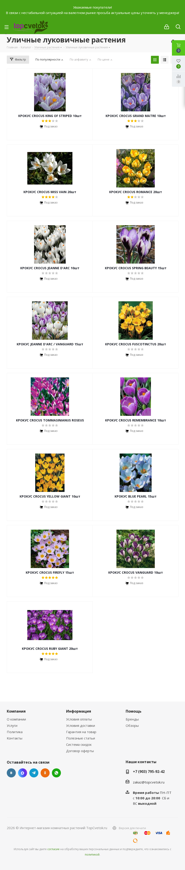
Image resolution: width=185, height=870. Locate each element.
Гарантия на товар (81, 732)
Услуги (12, 725)
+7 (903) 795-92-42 (149, 771)
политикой (92, 854)
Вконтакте (11, 772)
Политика (15, 732)
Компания (16, 711)
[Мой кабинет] (166, 27)
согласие (53, 849)
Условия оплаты (79, 719)
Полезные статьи (80, 738)
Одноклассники (45, 772)
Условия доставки (80, 725)
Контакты (14, 738)
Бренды (132, 719)
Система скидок (79, 744)
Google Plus (56, 772)
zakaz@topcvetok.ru (148, 782)
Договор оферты (80, 750)
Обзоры (132, 725)
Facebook (22, 772)
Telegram (33, 772)
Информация (78, 711)
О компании (16, 719)
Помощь (133, 711)
